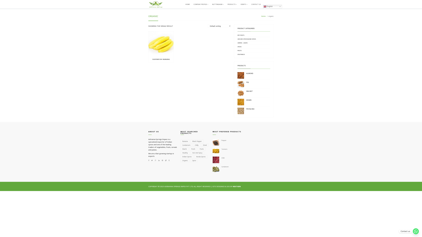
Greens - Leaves (242, 43)
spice (194, 160)
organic (185, 160)
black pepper (197, 141)
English (269, 6)
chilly (196, 145)
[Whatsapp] (416, 231)
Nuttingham (217, 4)
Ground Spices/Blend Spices (246, 39)
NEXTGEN (237, 186)
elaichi (184, 149)
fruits (202, 149)
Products (232, 4)
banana (185, 141)
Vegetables (241, 54)
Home (188, 4)
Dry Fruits (240, 35)
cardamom (186, 145)
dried (205, 145)
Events (243, 4)
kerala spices (201, 157)
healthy (185, 153)
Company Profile (200, 4)
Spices (239, 47)
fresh (193, 149)
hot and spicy (197, 153)
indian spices (187, 157)
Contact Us (256, 4)
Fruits (239, 50)
